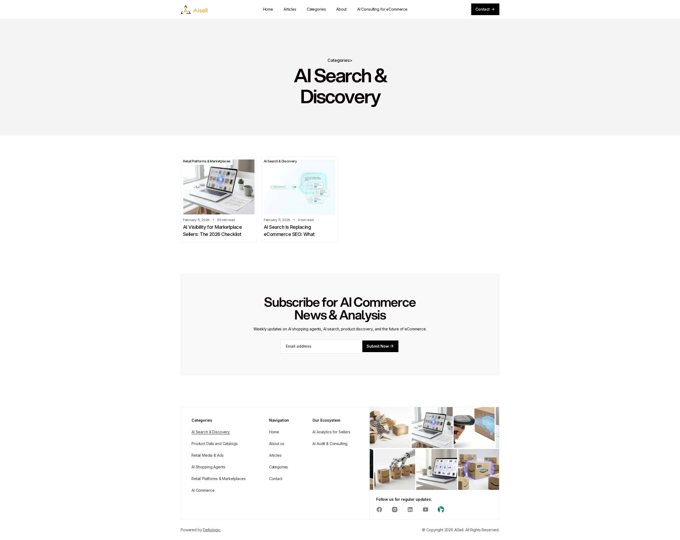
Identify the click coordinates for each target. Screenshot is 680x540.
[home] (194, 9)
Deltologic (211, 530)
